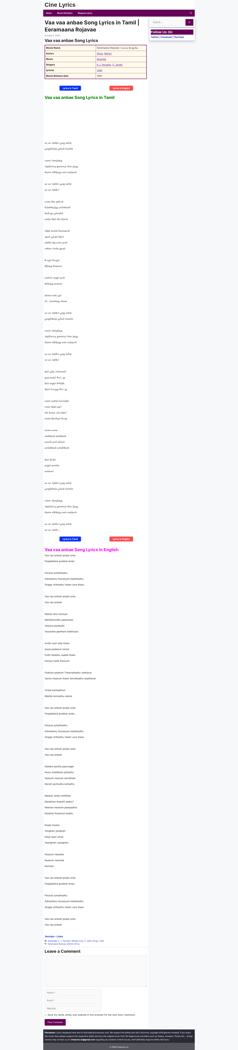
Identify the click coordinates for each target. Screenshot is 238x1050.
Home (49, 13)
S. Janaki (117, 64)
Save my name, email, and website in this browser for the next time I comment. (92, 1014)
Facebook (166, 37)
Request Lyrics (85, 13)
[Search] (189, 22)
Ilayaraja (101, 59)
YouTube (179, 37)
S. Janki (87, 941)
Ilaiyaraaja (52, 941)
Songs (95, 941)
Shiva (100, 53)
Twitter (155, 37)
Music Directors (64, 13)
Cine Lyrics (60, 5)
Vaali (99, 70)
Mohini (108, 53)
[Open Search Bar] (191, 13)
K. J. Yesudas (64, 941)
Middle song (77, 941)
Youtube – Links (54, 936)
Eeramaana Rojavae (57, 944)
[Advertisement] (96, 121)
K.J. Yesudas (104, 64)
